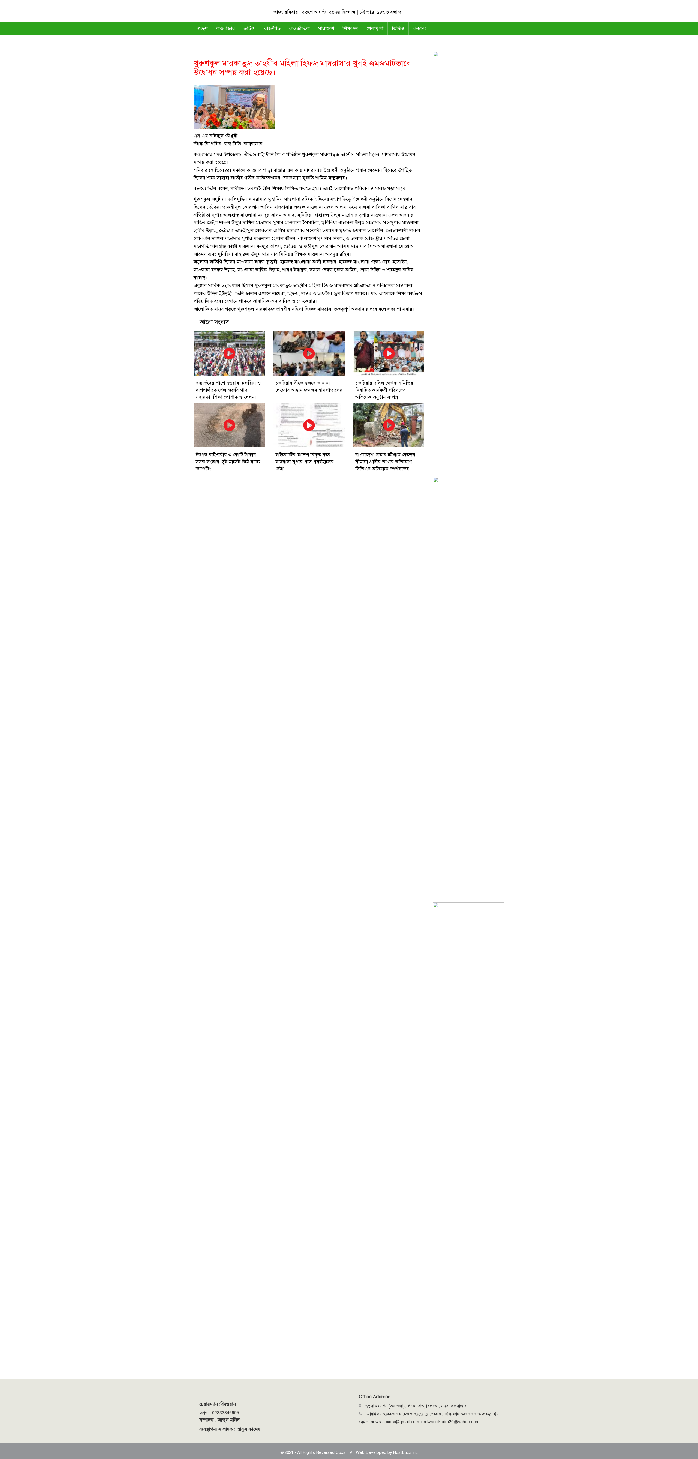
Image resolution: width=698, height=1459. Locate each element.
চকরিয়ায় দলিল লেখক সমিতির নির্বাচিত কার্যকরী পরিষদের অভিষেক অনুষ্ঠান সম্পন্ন (384, 390)
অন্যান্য (419, 28)
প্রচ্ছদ (203, 28)
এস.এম (201, 136)
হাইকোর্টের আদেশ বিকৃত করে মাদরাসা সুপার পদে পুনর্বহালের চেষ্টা (304, 462)
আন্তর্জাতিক (299, 28)
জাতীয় (249, 28)
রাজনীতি (272, 28)
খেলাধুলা (374, 28)
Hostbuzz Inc (405, 1452)
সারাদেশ (326, 28)
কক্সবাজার (225, 28)
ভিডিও (398, 28)
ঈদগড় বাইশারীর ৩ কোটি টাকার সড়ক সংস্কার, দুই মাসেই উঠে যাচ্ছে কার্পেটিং (228, 462)
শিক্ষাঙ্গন (350, 28)
